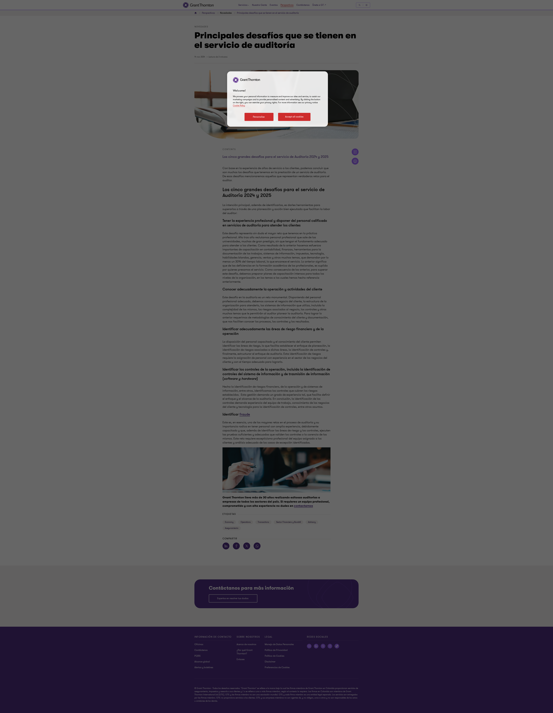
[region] (277, 99)
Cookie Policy (239, 105)
